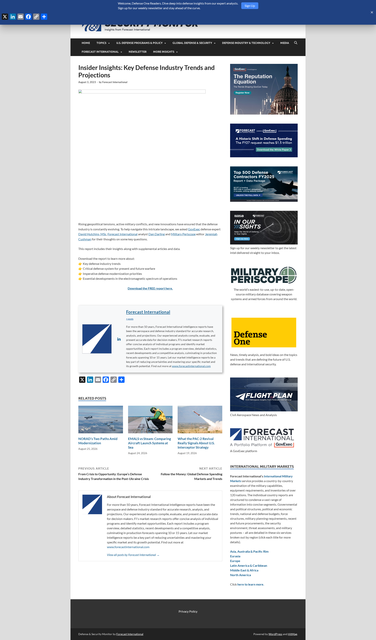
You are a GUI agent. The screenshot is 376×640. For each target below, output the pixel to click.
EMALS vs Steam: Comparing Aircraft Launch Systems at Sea (149, 443)
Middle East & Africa (244, 570)
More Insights (163, 51)
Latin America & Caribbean (248, 565)
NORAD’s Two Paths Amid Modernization (98, 441)
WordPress (275, 634)
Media (284, 42)
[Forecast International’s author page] (97, 339)
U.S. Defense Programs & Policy (139, 42)
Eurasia (235, 556)
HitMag (292, 634)
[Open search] (296, 42)
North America (240, 575)
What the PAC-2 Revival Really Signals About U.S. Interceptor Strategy (196, 443)
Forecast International (100, 51)
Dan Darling (156, 234)
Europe (235, 561)
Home (86, 42)
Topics (101, 42)
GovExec (194, 229)
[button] (129, 318)
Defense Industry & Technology (246, 42)
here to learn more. (250, 584)
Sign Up (250, 5)
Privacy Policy (188, 611)
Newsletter (137, 51)
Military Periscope (183, 234)
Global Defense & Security (192, 42)
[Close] (372, 12)
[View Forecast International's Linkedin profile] (119, 339)
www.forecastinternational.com (191, 366)
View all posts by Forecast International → (133, 555)
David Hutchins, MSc (92, 234)
